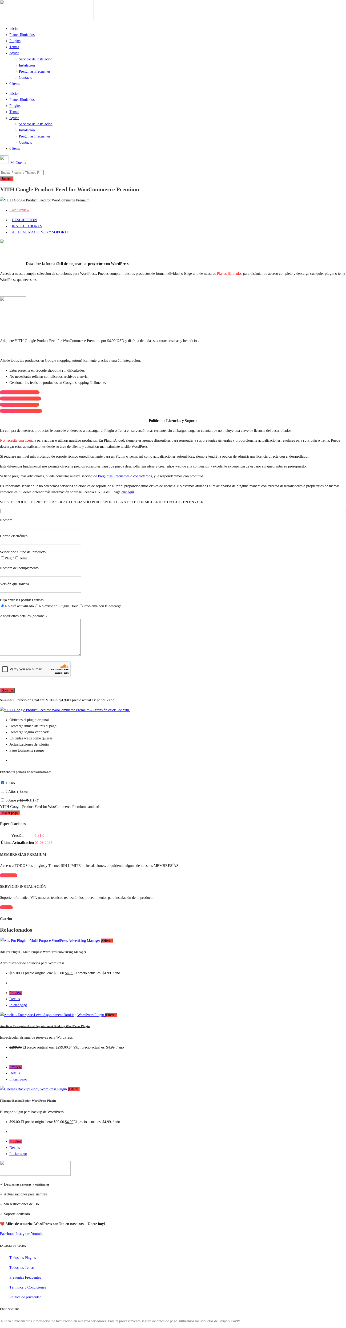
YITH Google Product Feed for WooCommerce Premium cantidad (49, 807)
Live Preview (19, 210)
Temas (14, 47)
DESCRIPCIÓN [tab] (24, 220)
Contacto (25, 77)
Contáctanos (21, 411)
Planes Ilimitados (22, 35)
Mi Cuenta (17, 163)
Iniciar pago (10, 813)
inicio (13, 29)
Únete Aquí (8, 875)
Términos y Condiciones (27, 1287)
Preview (15, 993)
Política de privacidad (25, 1297)
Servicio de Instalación (35, 59)
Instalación (27, 65)
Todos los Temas (21, 1267)
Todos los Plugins (22, 1258)
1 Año (10, 783)
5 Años (22, 800)
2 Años (17, 792)
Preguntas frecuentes (19, 405)
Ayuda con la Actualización (20, 399)
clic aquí (127, 492)
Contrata (6, 907)
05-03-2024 (43, 843)
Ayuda (14, 53)
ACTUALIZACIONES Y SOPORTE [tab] (40, 232)
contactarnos (142, 476)
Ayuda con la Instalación (20, 392)
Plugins (14, 41)
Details (14, 999)
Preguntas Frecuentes (34, 71)
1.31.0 (39, 835)
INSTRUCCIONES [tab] (27, 226)
